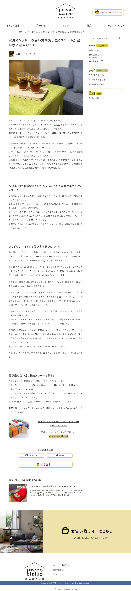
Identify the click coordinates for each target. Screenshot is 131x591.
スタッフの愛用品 (96, 74)
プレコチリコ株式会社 (61, 565)
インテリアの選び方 (97, 79)
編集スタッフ (94, 50)
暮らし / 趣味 (12, 25)
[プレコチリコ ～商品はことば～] (65, 9)
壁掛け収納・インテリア (99, 98)
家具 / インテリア (116, 25)
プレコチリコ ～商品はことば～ (65, 589)
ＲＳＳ (54, 574)
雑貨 (89, 25)
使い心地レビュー (96, 84)
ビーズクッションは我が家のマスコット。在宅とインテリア (54, 486)
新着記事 (45, 464)
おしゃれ (66, 25)
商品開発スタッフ (96, 54)
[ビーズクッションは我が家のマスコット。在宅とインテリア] (18, 493)
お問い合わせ (58, 569)
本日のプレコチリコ (97, 60)
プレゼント (41, 25)
